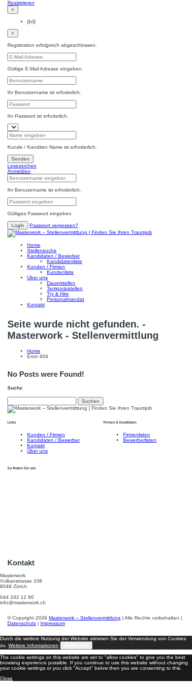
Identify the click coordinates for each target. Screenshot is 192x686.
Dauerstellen (61, 283)
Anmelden (19, 171)
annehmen (76, 645)
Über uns (37, 277)
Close (6, 678)
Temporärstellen (65, 288)
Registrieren (20, 2)
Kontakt (36, 304)
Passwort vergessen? (54, 225)
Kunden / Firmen (46, 266)
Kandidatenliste (64, 261)
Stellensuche (42, 250)
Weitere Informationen (33, 645)
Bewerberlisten (140, 440)
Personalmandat (65, 299)
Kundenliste (60, 272)
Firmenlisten (136, 434)
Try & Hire (58, 293)
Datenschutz (21, 623)
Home (33, 245)
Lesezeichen (21, 165)
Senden (20, 159)
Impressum (52, 623)
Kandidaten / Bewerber (53, 256)
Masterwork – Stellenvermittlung (85, 618)
